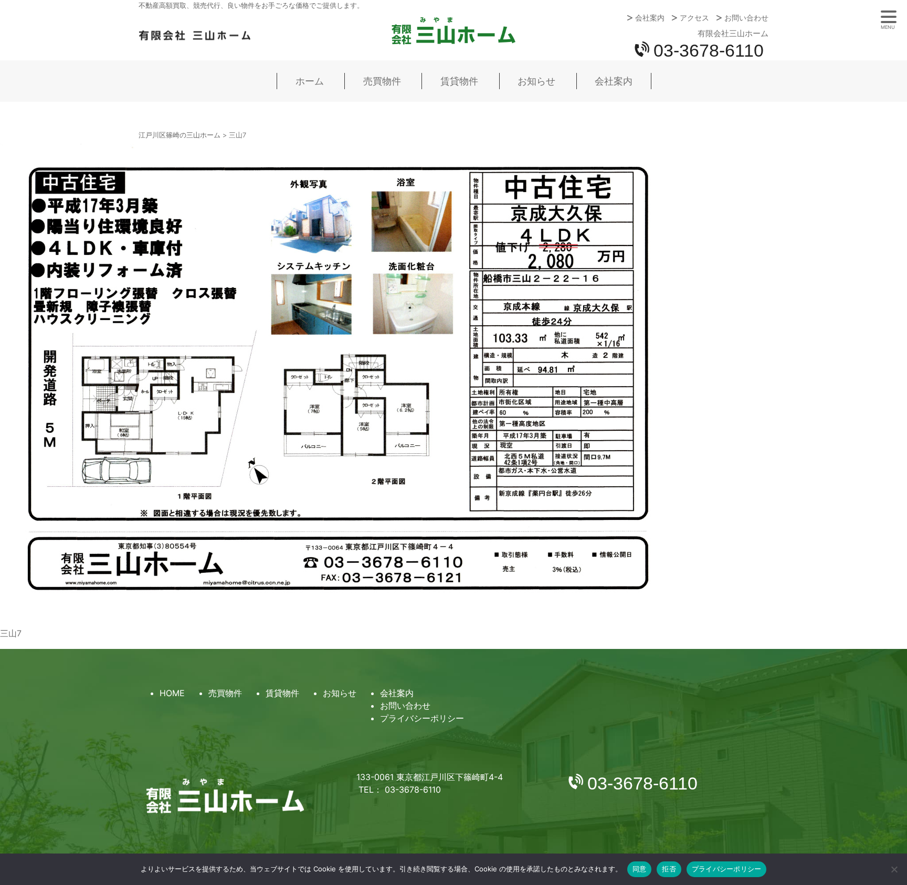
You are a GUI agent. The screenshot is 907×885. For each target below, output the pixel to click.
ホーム (310, 81)
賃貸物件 (459, 81)
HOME (172, 693)
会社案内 (650, 18)
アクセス (694, 18)
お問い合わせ (746, 18)
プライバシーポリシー (422, 718)
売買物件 (382, 81)
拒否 (669, 869)
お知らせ (536, 81)
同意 (639, 869)
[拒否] (894, 869)
